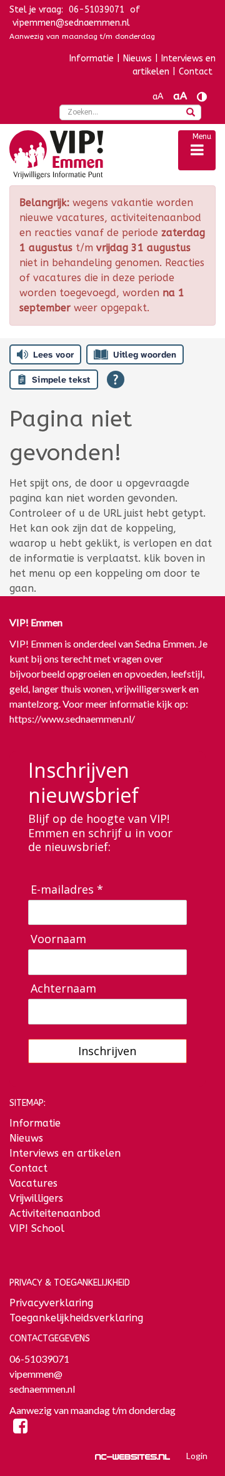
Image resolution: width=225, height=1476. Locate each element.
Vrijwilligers (36, 1198)
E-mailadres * (67, 889)
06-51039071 (39, 1359)
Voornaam (58, 939)
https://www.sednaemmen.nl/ (72, 719)
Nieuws (137, 58)
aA (157, 96)
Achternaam (63, 988)
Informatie (91, 58)
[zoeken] (190, 113)
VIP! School (36, 1228)
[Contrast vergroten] (202, 97)
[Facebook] (20, 1428)
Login (197, 1455)
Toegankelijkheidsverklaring (76, 1318)
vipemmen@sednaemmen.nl (71, 23)
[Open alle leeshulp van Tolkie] (115, 379)
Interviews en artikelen (174, 65)
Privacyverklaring (51, 1303)
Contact (195, 71)
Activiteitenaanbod (55, 1213)
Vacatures (33, 1183)
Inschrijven (107, 1050)
